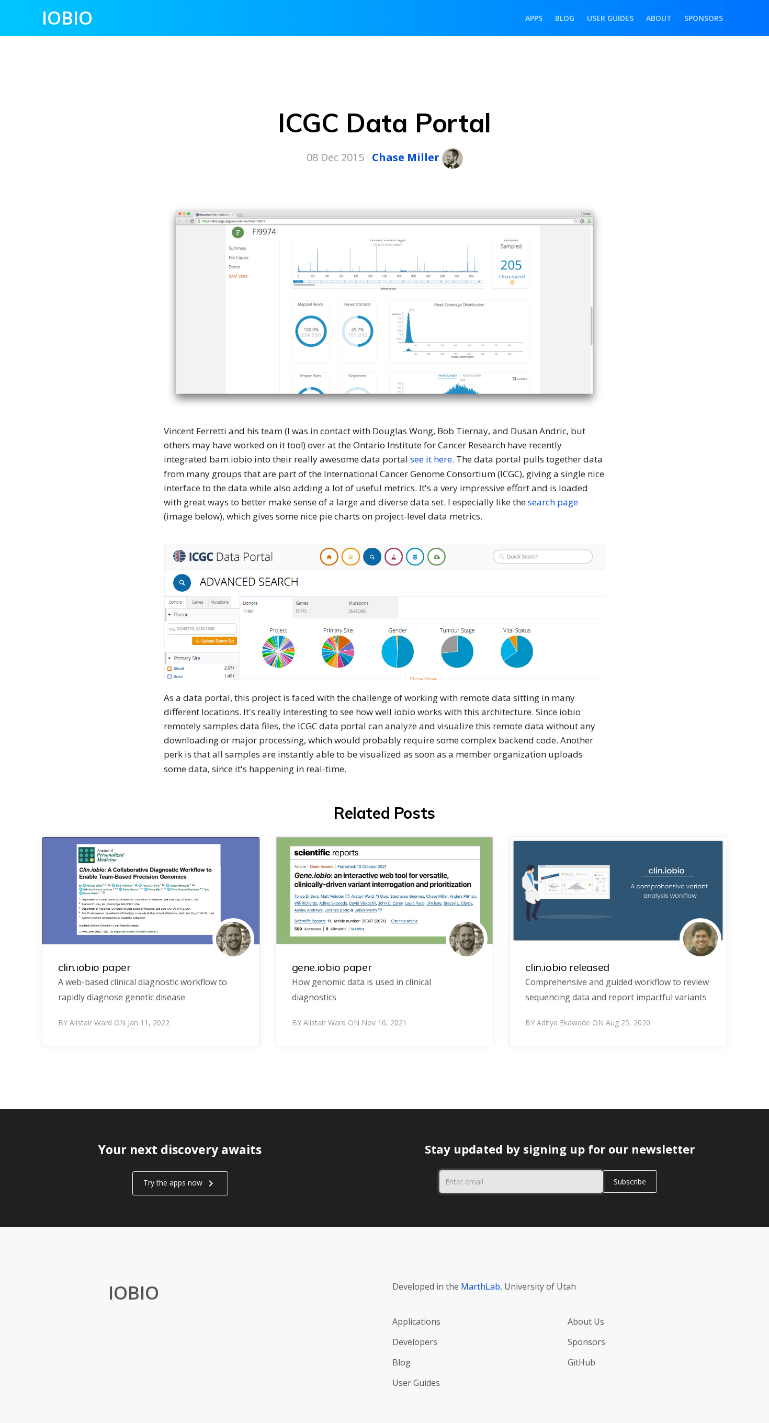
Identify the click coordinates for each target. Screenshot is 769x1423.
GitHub (581, 1362)
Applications (416, 1321)
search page (553, 502)
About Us (586, 1321)
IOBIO (67, 17)
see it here (431, 459)
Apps (533, 18)
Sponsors (703, 18)
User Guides (610, 18)
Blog (564, 18)
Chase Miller (405, 157)
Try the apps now (180, 1183)
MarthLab (480, 1286)
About (659, 18)
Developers (414, 1342)
